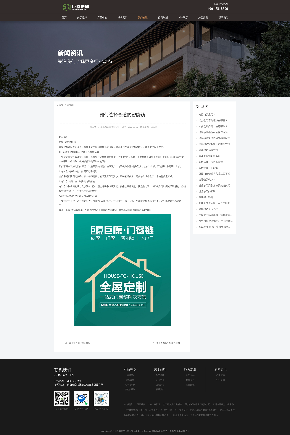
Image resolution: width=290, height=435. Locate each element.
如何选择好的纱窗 (208, 167)
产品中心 (102, 17)
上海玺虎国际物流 (179, 415)
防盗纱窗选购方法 (208, 149)
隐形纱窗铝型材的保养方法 (213, 132)
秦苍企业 (183, 410)
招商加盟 (163, 17)
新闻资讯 (143, 17)
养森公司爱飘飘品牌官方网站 (204, 415)
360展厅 (183, 17)
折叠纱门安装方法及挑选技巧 (214, 185)
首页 (64, 17)
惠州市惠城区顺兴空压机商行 (204, 410)
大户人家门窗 (154, 404)
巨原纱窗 (141, 404)
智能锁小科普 (206, 197)
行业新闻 (71, 104)
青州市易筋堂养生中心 (223, 404)
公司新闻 (220, 375)
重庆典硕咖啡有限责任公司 (197, 404)
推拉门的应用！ (207, 114)
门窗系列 (130, 375)
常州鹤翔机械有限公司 (136, 410)
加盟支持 (190, 375)
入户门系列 (130, 385)
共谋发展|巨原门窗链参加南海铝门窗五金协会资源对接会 (215, 227)
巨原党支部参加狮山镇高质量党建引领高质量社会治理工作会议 (215, 215)
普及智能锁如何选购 (209, 155)
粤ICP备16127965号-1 (179, 431)
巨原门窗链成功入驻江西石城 (214, 173)
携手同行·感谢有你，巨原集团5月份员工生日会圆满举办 (215, 221)
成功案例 (122, 17)
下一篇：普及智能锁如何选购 (166, 342)
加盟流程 (190, 385)
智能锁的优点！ (207, 179)
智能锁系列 (130, 389)
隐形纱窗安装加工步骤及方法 (214, 144)
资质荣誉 (160, 385)
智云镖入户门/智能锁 (172, 404)
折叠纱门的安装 (207, 191)
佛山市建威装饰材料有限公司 (155, 415)
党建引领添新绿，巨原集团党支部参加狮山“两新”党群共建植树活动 (215, 203)
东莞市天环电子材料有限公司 (163, 410)
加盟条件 (190, 380)
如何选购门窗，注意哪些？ (213, 126)
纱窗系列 (130, 380)
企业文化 (160, 380)
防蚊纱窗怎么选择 (208, 209)
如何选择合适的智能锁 (211, 161)
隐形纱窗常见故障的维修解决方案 (215, 138)
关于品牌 (82, 17)
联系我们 (223, 17)
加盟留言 (203, 17)
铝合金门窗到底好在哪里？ (213, 120)
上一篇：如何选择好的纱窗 (77, 342)
